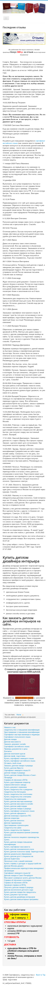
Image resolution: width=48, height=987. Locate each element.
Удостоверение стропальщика (16, 825)
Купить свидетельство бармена (17, 830)
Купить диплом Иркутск (13, 768)
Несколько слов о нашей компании (18, 861)
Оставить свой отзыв (12, 763)
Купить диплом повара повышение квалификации (18, 843)
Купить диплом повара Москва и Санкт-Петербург (20, 776)
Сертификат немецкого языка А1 (17, 770)
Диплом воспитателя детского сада (18, 890)
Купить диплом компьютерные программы (21, 899)
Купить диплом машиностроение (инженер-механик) (21, 833)
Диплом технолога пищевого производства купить (21, 838)
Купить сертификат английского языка (19, 761)
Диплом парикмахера (12, 823)
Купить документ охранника (15, 787)
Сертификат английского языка (16, 746)
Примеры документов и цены (15, 749)
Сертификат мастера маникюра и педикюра (21, 734)
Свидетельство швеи (12, 827)
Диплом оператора (11, 818)
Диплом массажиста (12, 741)
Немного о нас (10, 727)
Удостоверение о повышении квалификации (21, 732)
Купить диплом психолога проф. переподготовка (24, 851)
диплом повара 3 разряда (14, 773)
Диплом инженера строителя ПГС (17, 816)
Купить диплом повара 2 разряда (17, 808)
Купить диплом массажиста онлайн (18, 804)
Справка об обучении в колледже (17, 880)
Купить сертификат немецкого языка (19, 758)
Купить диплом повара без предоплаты (20, 892)
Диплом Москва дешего (13, 866)
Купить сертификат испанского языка (19, 811)
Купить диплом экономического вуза (19, 849)
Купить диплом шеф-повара (15, 806)
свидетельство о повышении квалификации (21, 730)
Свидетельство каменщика (15, 799)
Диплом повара (10, 739)
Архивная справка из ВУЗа (15, 885)
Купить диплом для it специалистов (18, 856)
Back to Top (40, 974)
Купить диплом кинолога (14, 820)
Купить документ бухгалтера (15, 894)
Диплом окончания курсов (14, 753)
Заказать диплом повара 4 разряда (18, 765)
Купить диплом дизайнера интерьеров (19, 897)
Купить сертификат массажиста (17, 847)
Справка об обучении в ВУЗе (15, 780)
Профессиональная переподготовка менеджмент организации (24, 869)
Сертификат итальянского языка (17, 737)
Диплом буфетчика (12, 859)
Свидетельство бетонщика (15, 792)
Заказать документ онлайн (15, 744)
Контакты (8, 751)
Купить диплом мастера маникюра (18, 801)
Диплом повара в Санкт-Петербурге (18, 875)
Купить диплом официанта (15, 813)
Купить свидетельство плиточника (18, 794)
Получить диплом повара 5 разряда (18, 887)
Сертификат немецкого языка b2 (17, 873)
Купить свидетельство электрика (17, 796)
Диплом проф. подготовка (14, 756)
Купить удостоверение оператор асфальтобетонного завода (17, 783)
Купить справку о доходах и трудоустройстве (22, 863)
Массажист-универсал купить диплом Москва (22, 878)
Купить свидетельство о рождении (18, 789)
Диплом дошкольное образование (17, 854)
